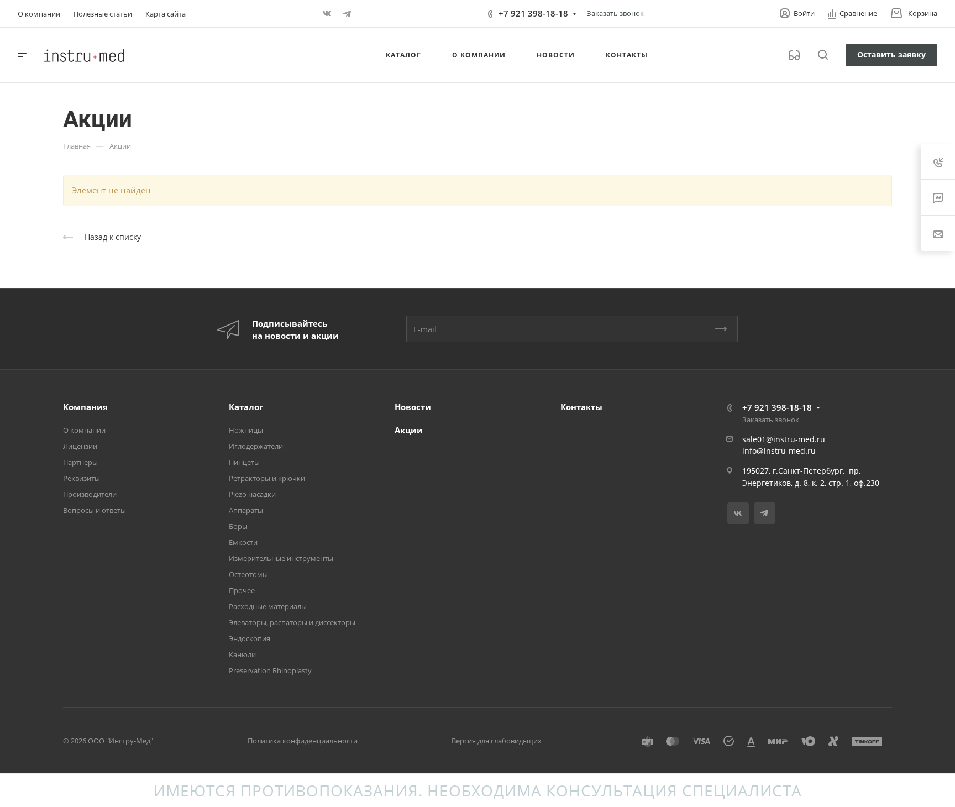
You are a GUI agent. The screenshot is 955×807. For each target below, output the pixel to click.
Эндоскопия (249, 638)
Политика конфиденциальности (303, 741)
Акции (409, 430)
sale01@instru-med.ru (783, 439)
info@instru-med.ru (779, 451)
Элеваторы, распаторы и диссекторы (292, 622)
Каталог (246, 406)
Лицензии (80, 446)
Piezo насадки (252, 494)
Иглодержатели (256, 446)
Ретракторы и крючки (267, 478)
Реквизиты (81, 478)
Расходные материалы (268, 606)
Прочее (242, 590)
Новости (413, 406)
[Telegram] (347, 13)
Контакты (581, 406)
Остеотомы (248, 574)
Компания (85, 406)
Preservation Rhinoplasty (270, 670)
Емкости (243, 542)
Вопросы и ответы (94, 510)
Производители (90, 494)
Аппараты (246, 510)
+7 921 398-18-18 (533, 13)
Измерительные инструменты (281, 558)
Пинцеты (244, 462)
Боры (238, 526)
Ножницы (246, 430)
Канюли (242, 654)
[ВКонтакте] (327, 13)
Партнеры (80, 462)
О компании (84, 430)
